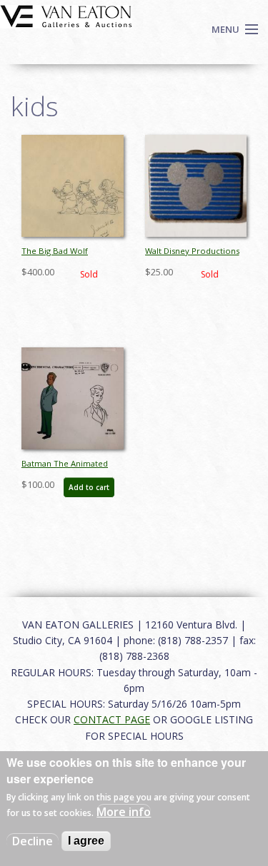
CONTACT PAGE (112, 719)
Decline (32, 841)
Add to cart (89, 487)
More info (123, 812)
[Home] (66, 15)
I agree (86, 841)
